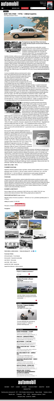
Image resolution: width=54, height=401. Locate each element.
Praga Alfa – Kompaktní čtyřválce (25, 336)
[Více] (36, 300)
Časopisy (41, 387)
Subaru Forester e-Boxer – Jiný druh (25, 279)
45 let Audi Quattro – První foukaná (12, 256)
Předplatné (43, 4)
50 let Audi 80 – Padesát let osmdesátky (13, 258)
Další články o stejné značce (11, 251)
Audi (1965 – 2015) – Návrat (10, 262)
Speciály (24, 387)
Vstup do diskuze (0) (25, 251)
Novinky (6, 387)
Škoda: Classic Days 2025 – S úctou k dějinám (26, 347)
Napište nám (12, 394)
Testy (12, 387)
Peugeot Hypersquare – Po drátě (25, 331)
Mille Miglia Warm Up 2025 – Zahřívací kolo (26, 353)
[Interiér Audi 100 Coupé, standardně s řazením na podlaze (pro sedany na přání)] (26, 249)
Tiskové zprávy (32, 387)
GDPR (28, 394)
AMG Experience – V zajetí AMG (24, 341)
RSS (24, 394)
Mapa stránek (38, 392)
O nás (44, 5)
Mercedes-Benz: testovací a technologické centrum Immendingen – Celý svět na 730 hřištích (26, 372)
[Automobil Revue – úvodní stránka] (11, 11)
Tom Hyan (6, 15)
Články (18, 387)
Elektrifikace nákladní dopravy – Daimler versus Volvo (27, 359)
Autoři (43, 394)
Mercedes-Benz (16, 8)
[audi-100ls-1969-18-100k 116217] (12, 219)
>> (25, 298)
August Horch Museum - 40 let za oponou (13, 266)
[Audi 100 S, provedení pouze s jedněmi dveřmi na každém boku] (26, 239)
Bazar (48, 387)
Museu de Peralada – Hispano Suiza (25, 365)
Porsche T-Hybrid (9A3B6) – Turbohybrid (26, 306)
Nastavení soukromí (36, 394)
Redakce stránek (48, 392)
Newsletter (43, 2)
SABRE (33, 396)
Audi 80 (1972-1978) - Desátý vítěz (11, 264)
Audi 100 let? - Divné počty (10, 260)
